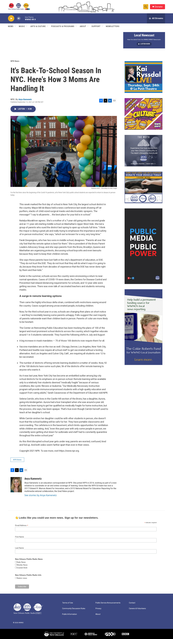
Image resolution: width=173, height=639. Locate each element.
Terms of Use (67, 603)
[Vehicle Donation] (143, 187)
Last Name (19, 548)
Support (96, 26)
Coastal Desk (22, 568)
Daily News (21, 562)
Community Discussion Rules (73, 608)
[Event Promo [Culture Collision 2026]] (143, 114)
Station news (22, 578)
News (10, 26)
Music (22, 26)
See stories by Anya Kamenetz (40, 495)
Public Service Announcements (107, 603)
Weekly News (22, 565)
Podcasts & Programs (62, 26)
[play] (11, 18)
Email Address (21, 525)
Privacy (98, 608)
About (83, 26)
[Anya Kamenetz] (16, 484)
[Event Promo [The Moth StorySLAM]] (143, 150)
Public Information (69, 614)
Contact (132, 603)
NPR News (15, 61)
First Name (19, 537)
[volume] (19, 18)
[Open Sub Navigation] (15, 26)
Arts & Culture (38, 26)
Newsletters (112, 26)
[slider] (22, 18)
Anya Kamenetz (25, 99)
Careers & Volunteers (137, 608)
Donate (158, 6)
